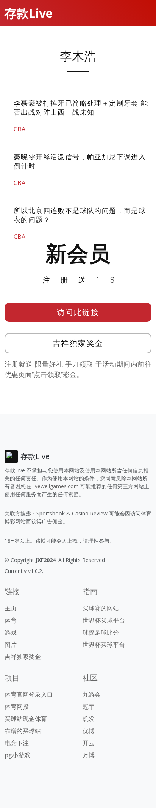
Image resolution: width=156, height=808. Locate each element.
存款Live (29, 13)
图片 (11, 644)
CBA (19, 129)
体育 (11, 620)
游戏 (11, 632)
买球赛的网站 (101, 608)
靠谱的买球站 (23, 731)
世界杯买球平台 (104, 620)
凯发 (89, 719)
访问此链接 (78, 312)
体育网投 (17, 706)
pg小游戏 (17, 755)
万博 (89, 755)
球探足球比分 (101, 632)
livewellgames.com (56, 486)
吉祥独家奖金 (78, 343)
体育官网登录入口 (29, 694)
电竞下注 (17, 743)
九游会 (92, 694)
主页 (11, 608)
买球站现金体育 (26, 719)
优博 (89, 731)
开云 (89, 743)
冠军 (89, 706)
